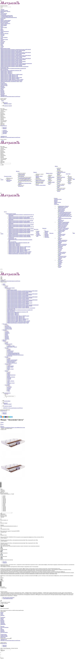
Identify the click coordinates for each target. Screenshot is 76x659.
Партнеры (2, 621)
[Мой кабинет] (0, 270)
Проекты (2, 629)
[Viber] (7, 417)
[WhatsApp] (9, 417)
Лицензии (2, 622)
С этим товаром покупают (8, 598)
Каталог (6, 342)
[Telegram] (12, 417)
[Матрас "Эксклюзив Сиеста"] (12, 454)
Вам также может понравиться (8, 597)
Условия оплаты (3, 634)
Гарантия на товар (3, 636)
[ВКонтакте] (1, 417)
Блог (1, 628)
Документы (2, 623)
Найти (2, 650)
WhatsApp (4, 128)
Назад (7, 285)
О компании (2, 617)
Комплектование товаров (12, 289)
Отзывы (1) (5, 562)
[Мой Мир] (4, 417)
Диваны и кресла (10, 365)
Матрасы (9, 349)
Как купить (7, 325)
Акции (1, 613)
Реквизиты (2, 631)
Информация (2, 624)
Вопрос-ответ (3, 637)
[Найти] (1, 8)
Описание (5, 561)
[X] (5, 417)
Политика (2, 630)
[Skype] (10, 417)
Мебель (8, 372)
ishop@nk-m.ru (4, 125)
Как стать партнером (4, 627)
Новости (2, 618)
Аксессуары (9, 386)
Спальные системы (10, 345)
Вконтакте (5, 127)
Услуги (6, 286)
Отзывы (2, 619)
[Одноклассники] (2, 417)
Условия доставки (3, 635)
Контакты (2, 620)
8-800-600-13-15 (4, 95)
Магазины (2, 626)
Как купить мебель (4, 632)
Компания (7, 331)
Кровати (8, 358)
